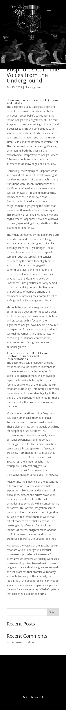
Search (53, 612)
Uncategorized (33, 87)
